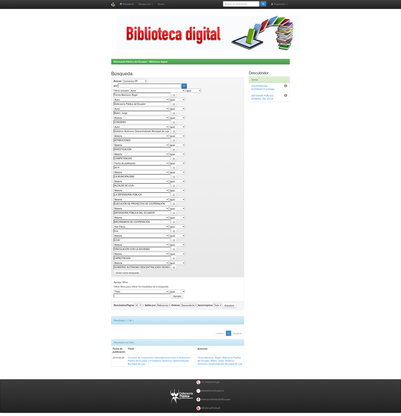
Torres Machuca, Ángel (209, 357)
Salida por (150, 305)
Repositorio (128, 3)
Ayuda (161, 3)
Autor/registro (205, 305)
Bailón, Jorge (217, 360)
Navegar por (144, 3)
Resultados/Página (124, 305)
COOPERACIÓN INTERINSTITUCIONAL (263, 87)
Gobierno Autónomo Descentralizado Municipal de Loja (220, 362)
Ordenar (175, 305)
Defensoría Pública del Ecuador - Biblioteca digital (140, 61)
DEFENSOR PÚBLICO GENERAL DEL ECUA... (263, 97)
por (115, 85)
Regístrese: (279, 3)
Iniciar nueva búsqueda (127, 272)
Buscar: (118, 81)
